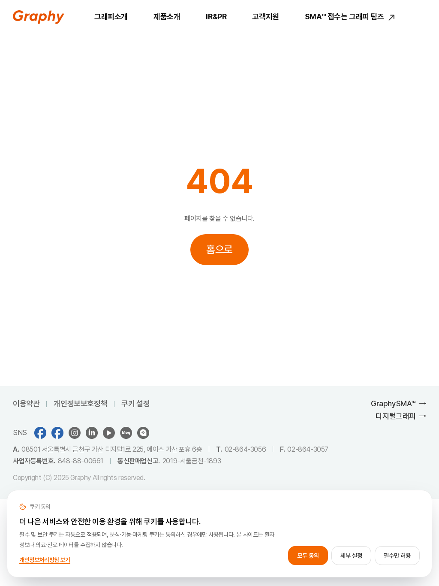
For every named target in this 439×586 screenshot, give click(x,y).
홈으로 (219, 249)
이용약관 (26, 403)
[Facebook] (57, 433)
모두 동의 (308, 555)
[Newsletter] (143, 433)
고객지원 (265, 16)
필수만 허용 (397, 555)
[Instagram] (75, 433)
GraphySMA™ (393, 403)
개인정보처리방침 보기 (44, 559)
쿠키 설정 (135, 403)
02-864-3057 (307, 449)
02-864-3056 (245, 449)
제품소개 (166, 16)
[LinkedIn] (92, 433)
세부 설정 (351, 555)
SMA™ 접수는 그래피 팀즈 (345, 16)
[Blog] (126, 433)
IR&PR (216, 16)
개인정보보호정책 (80, 403)
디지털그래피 (396, 415)
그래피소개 (111, 16)
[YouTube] (109, 433)
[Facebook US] (40, 433)
